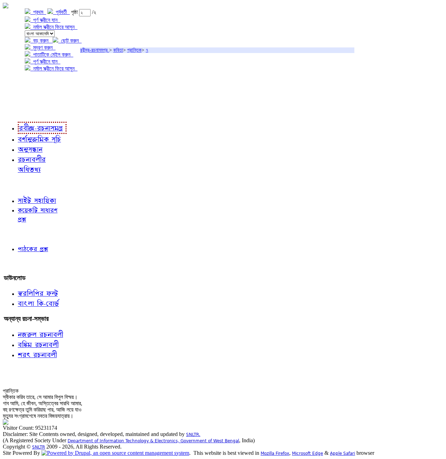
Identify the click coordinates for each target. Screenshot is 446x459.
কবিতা (118, 50)
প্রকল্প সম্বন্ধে (20, 82)
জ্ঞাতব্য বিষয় (17, 184)
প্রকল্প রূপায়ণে (19, 97)
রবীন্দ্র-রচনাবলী (19, 111)
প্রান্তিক (134, 50)
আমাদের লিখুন (19, 263)
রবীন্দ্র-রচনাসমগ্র (94, 50)
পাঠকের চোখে (18, 234)
